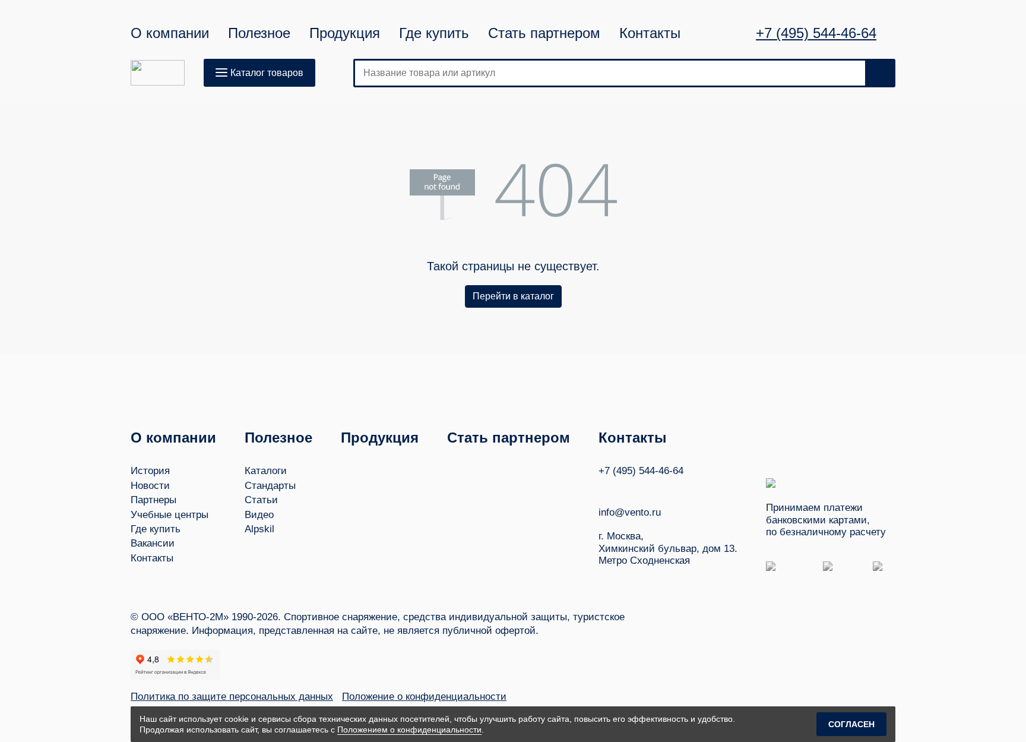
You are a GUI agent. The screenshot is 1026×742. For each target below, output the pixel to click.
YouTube (626, 488)
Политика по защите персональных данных (232, 696)
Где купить (434, 33)
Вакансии (153, 543)
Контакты (649, 33)
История (150, 470)
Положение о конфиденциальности (424, 696)
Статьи (261, 500)
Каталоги (266, 470)
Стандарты (270, 485)
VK (603, 488)
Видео (259, 514)
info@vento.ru (629, 512)
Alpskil (259, 529)
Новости (150, 485)
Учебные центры (169, 514)
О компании (170, 33)
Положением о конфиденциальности (409, 729)
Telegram (649, 488)
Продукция (344, 33)
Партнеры (153, 500)
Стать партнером (544, 33)
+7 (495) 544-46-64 (816, 33)
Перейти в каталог (513, 296)
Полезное (259, 33)
